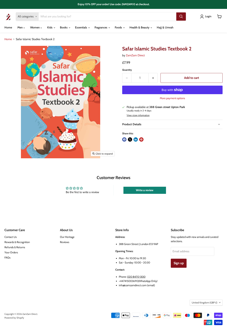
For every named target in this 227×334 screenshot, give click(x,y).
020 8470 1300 (136, 276)
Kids (50, 27)
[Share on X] (130, 139)
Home (8, 27)
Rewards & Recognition (17, 242)
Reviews (64, 242)
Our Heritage (67, 237)
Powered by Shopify (14, 317)
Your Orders (11, 252)
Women (35, 27)
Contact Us (10, 237)
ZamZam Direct (135, 55)
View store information (138, 115)
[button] (206, 16)
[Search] (181, 16)
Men (20, 27)
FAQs (7, 257)
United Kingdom (204, 302)
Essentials (81, 27)
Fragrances (101, 27)
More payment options (172, 98)
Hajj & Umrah (165, 27)
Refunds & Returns (14, 247)
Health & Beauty (139, 27)
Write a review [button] (144, 190)
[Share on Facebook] (124, 139)
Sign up (179, 263)
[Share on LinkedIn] (136, 139)
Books (64, 27)
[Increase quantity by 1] (153, 78)
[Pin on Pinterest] (141, 139)
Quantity (127, 69)
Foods (119, 27)
